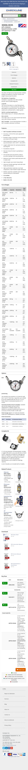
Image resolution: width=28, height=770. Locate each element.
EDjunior (6, 472)
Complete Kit (14, 81)
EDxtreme (6, 484)
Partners (6, 699)
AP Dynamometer (8, 511)
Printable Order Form (14, 756)
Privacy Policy (7, 725)
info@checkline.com (11, 745)
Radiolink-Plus (8, 496)
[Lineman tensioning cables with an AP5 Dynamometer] (9, 64)
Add (5, 583)
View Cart (21, 670)
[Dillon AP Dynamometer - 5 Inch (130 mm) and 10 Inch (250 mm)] (4, 64)
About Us (6, 709)
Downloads (14, 86)
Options (14, 78)
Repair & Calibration (9, 693)
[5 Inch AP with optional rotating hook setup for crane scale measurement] (13, 64)
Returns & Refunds (9, 720)
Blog (5, 704)
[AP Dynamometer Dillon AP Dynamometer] (14, 48)
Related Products (14, 84)
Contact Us (7, 714)
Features (14, 72)
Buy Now (14, 89)
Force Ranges (14, 75)
